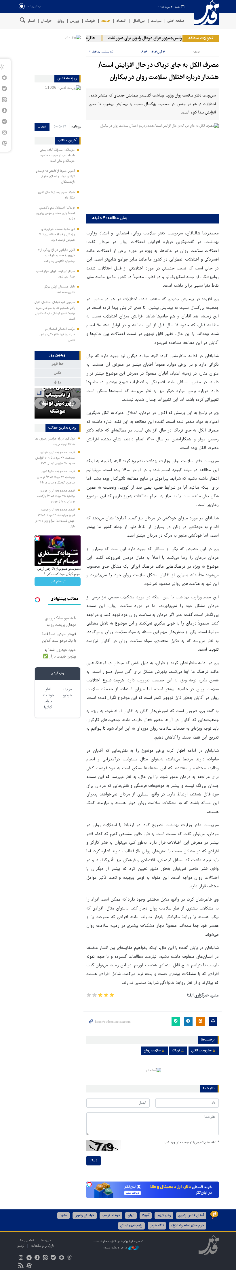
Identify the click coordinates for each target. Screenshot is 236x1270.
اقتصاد (121, 21)
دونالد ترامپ (111, 1215)
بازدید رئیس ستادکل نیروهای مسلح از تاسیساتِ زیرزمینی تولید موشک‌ (58, 391)
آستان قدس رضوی (191, 1215)
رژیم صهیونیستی (131, 1225)
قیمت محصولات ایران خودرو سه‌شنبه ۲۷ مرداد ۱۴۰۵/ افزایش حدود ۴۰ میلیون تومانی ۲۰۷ (55, 458)
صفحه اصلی (176, 21)
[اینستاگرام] (20, 1258)
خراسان (46, 21)
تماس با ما (27, 1240)
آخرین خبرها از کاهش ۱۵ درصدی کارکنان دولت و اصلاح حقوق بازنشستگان (55, 176)
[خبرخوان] (20, 1266)
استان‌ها (29, 21)
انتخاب (42, 126)
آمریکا (145, 1215)
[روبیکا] (69, 1258)
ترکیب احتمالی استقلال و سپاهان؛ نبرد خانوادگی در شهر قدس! (57, 334)
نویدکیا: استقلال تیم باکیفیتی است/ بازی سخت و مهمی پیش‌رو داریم (55, 213)
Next (40, 403)
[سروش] (37, 1258)
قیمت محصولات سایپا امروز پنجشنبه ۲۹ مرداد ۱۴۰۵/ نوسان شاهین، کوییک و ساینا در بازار (56, 477)
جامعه (105, 21)
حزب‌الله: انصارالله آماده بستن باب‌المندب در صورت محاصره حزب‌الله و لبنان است (57, 155)
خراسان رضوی (84, 1215)
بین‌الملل (138, 21)
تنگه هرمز (157, 1225)
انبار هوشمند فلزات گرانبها (48, 698)
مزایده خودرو (67, 692)
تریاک (176, 1050)
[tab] (58, 355)
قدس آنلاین (204, 12)
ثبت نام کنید (58, 581)
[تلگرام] (29, 1258)
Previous (75, 403)
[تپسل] (89, 1184)
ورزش (74, 21)
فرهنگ (90, 21)
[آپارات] (4, 143)
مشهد (63, 1215)
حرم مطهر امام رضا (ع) (187, 1225)
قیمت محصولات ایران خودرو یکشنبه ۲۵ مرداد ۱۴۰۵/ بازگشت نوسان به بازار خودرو (56, 496)
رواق (61, 21)
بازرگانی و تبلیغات (42, 1246)
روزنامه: (76, 126)
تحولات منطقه (200, 38)
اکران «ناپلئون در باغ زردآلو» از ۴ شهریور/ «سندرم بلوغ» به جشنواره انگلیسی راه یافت (56, 255)
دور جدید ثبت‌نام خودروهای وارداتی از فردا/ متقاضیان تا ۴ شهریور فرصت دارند (57, 234)
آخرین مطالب (67, 141)
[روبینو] (61, 1258)
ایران (130, 1215)
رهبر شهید (164, 1215)
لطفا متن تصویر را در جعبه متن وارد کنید (191, 1142)
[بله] (53, 1258)
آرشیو (20, 1246)
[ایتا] (45, 1258)
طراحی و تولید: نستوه (115, 1248)
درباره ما (46, 1240)
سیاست (156, 21)
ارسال (93, 1160)
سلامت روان (152, 1050)
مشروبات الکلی (201, 1050)
